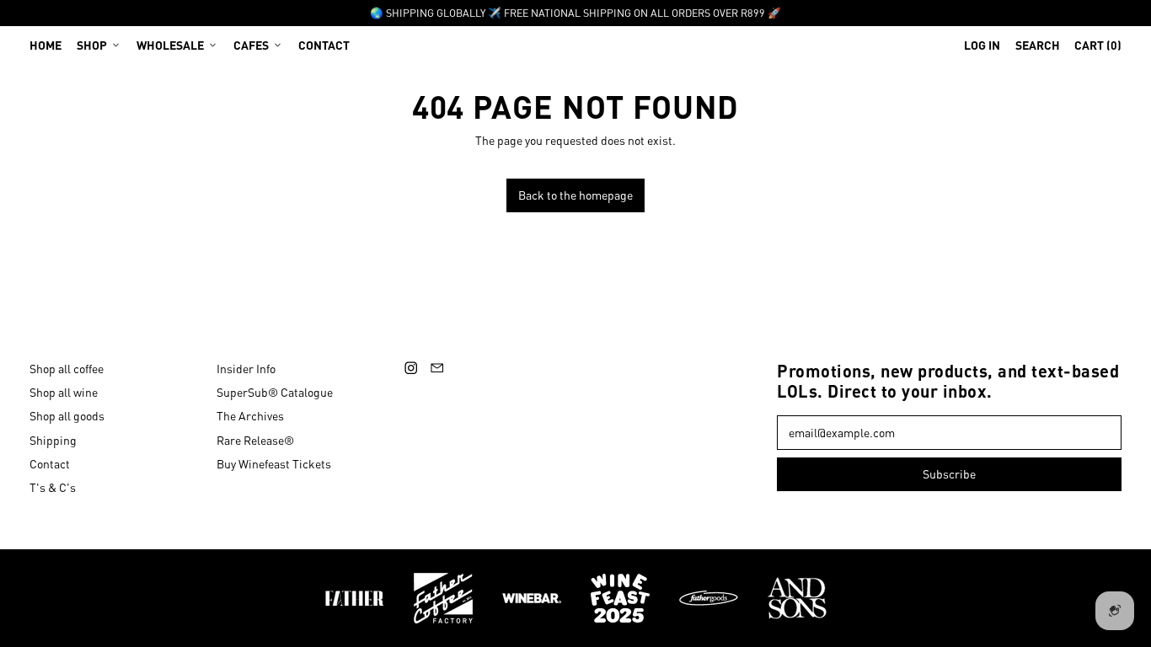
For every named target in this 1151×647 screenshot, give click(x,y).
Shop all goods (66, 415)
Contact (324, 44)
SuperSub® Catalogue (275, 391)
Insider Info (246, 368)
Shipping (53, 439)
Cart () (1097, 48)
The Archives (250, 415)
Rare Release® (255, 439)
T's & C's (52, 487)
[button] (1038, 44)
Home (45, 44)
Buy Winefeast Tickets (274, 463)
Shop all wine (63, 391)
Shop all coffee (66, 368)
